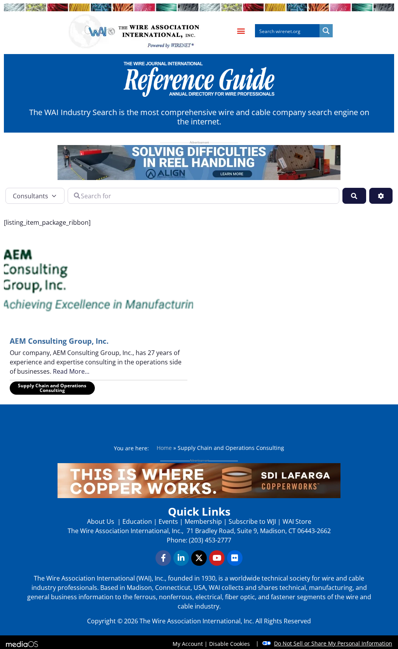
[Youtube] (217, 558)
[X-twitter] (199, 558)
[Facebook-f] (163, 558)
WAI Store (296, 521)
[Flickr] (235, 558)
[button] (240, 30)
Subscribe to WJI (251, 521)
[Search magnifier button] (326, 30)
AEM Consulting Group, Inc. (59, 341)
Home (164, 447)
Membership (203, 521)
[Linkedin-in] (181, 558)
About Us (101, 521)
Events (168, 521)
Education (137, 521)
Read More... (71, 371)
